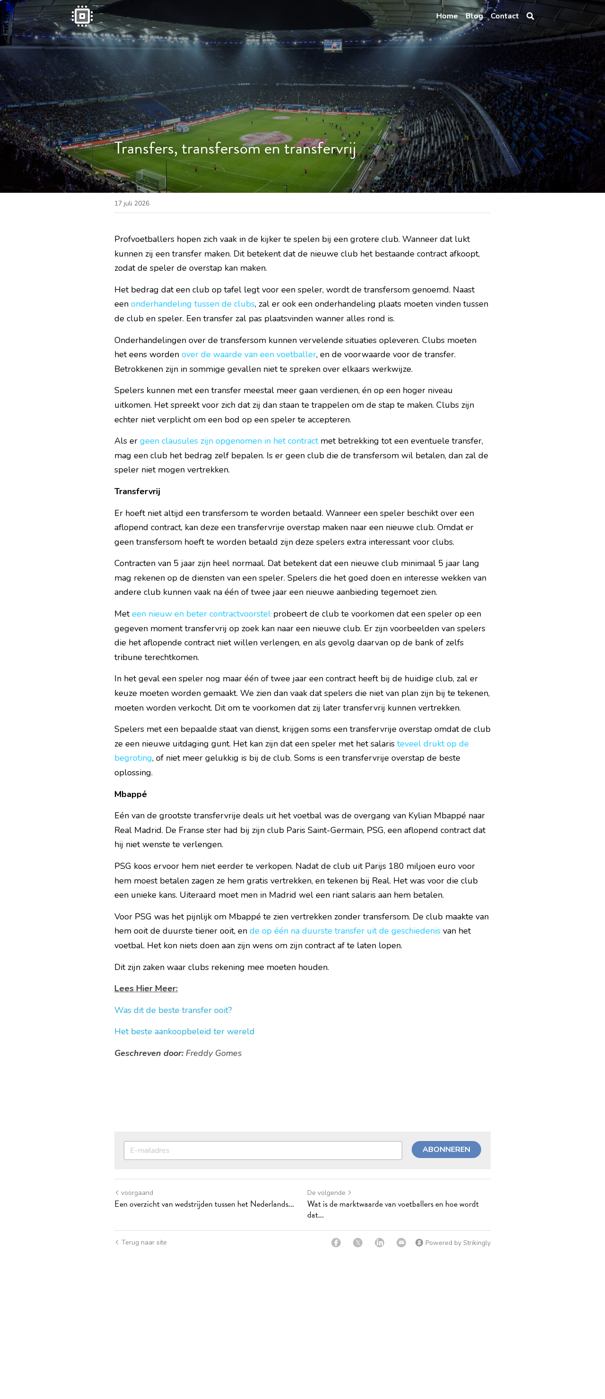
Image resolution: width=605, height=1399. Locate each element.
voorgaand (137, 1192)
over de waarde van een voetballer (249, 354)
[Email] (401, 1242)
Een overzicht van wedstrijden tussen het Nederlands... (204, 1204)
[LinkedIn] (379, 1242)
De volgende (326, 1192)
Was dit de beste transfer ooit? (173, 1010)
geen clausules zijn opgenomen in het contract (229, 440)
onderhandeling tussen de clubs (193, 303)
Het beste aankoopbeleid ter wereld (185, 1031)
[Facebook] (336, 1242)
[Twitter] (358, 1242)
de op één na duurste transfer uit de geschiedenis (345, 930)
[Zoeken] (530, 16)
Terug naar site (144, 1242)
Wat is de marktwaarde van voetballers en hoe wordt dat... (393, 1209)
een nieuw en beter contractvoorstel (201, 613)
